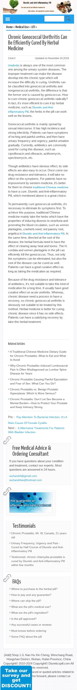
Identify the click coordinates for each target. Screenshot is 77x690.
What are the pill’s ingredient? (29, 612)
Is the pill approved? (24, 618)
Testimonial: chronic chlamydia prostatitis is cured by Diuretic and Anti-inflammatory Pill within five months (38, 560)
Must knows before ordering (28, 630)
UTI (33, 27)
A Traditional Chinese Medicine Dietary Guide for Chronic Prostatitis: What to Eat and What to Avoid (38, 355)
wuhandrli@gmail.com (23, 475)
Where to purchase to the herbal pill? (34, 589)
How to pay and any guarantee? (31, 594)
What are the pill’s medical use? (31, 606)
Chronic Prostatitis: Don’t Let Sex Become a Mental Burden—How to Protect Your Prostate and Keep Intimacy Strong (38, 403)
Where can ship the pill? (26, 600)
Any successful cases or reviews (31, 624)
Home (9, 27)
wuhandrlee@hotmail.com (25, 480)
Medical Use (22, 27)
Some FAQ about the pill (26, 636)
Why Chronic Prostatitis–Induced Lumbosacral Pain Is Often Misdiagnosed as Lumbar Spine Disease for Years (39, 369)
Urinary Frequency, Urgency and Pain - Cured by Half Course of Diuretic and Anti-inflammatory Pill (37, 547)
